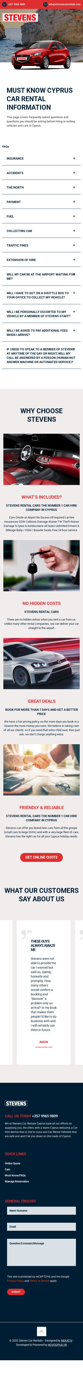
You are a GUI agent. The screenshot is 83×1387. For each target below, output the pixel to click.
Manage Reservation (17, 1181)
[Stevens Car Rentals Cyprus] (20, 21)
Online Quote (12, 1163)
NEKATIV (66, 1340)
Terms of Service (39, 1280)
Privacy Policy (15, 1280)
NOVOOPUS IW (57, 1344)
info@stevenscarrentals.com (65, 4)
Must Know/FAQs (15, 1175)
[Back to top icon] (41, 1331)
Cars (7, 1169)
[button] (41, 158)
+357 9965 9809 (16, 4)
